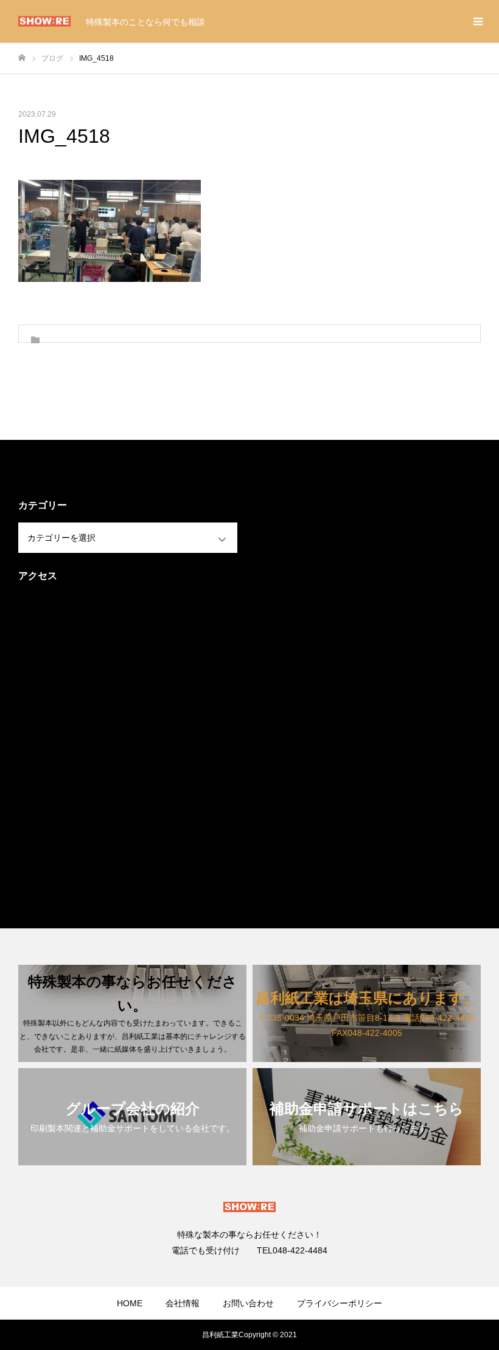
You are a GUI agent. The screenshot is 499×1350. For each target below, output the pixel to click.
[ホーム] (22, 58)
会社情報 (183, 1303)
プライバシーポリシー (339, 1303)
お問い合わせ (248, 1303)
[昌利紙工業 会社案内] (44, 21)
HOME (129, 1303)
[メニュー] (477, 21)
